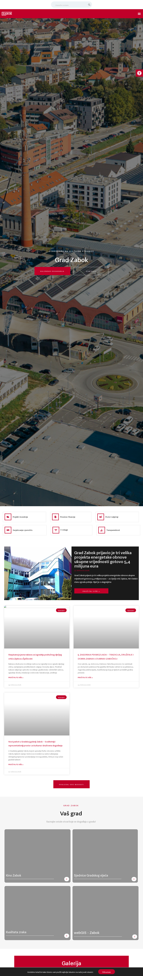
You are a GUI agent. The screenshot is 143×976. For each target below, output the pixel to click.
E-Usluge (64, 529)
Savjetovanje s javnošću (22, 529)
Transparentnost (113, 529)
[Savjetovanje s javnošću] (8, 530)
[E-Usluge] (56, 530)
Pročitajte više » (15, 677)
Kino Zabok (13, 874)
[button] (139, 73)
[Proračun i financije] (55, 517)
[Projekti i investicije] (8, 517)
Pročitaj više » (91, 590)
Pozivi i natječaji (111, 516)
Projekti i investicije (20, 516)
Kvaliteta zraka (16, 931)
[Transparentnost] (101, 530)
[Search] (89, 4)
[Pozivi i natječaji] (100, 517)
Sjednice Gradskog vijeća (91, 874)
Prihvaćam (106, 971)
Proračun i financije (67, 516)
